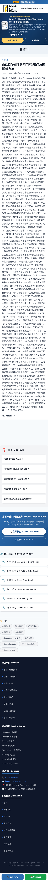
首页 (5, 803)
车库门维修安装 (10, 669)
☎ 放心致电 (35, 40)
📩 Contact (35, 877)
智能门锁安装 (9, 717)
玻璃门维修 (8, 683)
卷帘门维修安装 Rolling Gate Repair (23, 571)
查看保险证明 (12, 40)
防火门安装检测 (10, 690)
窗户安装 (7, 837)
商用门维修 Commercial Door (20, 607)
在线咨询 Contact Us (24, 539)
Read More (8, 416)
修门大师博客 (9, 830)
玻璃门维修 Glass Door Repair (20, 580)
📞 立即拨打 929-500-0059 (24, 531)
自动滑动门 (8, 697)
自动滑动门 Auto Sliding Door (20, 598)
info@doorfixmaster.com (15, 781)
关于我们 (7, 809)
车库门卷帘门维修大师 (12, 73)
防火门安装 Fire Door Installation (21, 589)
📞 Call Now (12, 877)
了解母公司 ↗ (15, 34)
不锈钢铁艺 (8, 851)
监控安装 (7, 844)
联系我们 (7, 816)
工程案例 (7, 823)
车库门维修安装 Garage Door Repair (23, 562)
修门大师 (5, 60)
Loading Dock (10, 711)
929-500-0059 (27, 2)
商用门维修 (8, 704)
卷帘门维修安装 (10, 676)
